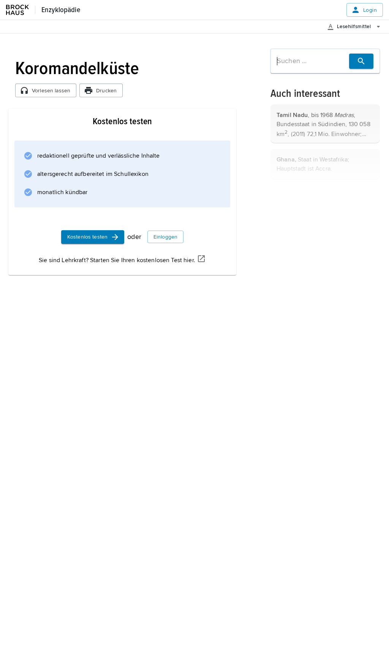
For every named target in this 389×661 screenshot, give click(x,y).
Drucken (106, 90)
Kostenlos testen (87, 237)
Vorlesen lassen (51, 90)
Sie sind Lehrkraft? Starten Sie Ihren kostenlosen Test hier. (117, 260)
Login (370, 10)
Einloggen (165, 237)
